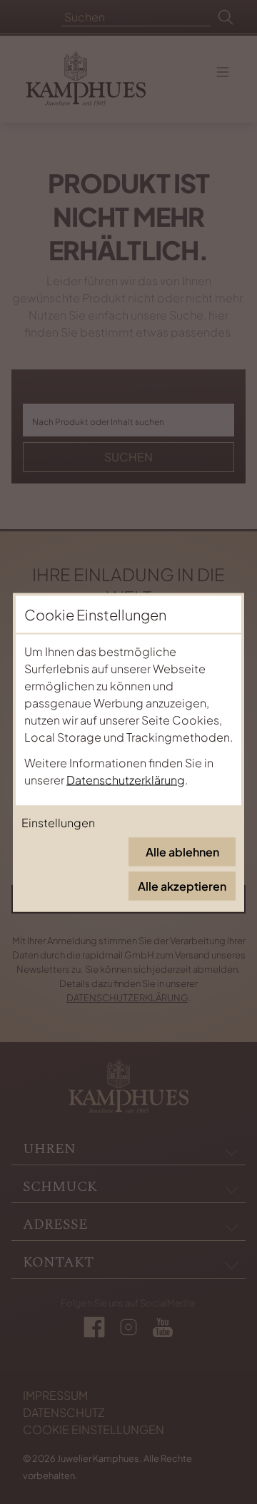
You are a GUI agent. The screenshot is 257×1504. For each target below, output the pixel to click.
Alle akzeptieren (182, 885)
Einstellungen (58, 821)
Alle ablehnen (182, 851)
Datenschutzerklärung (125, 779)
